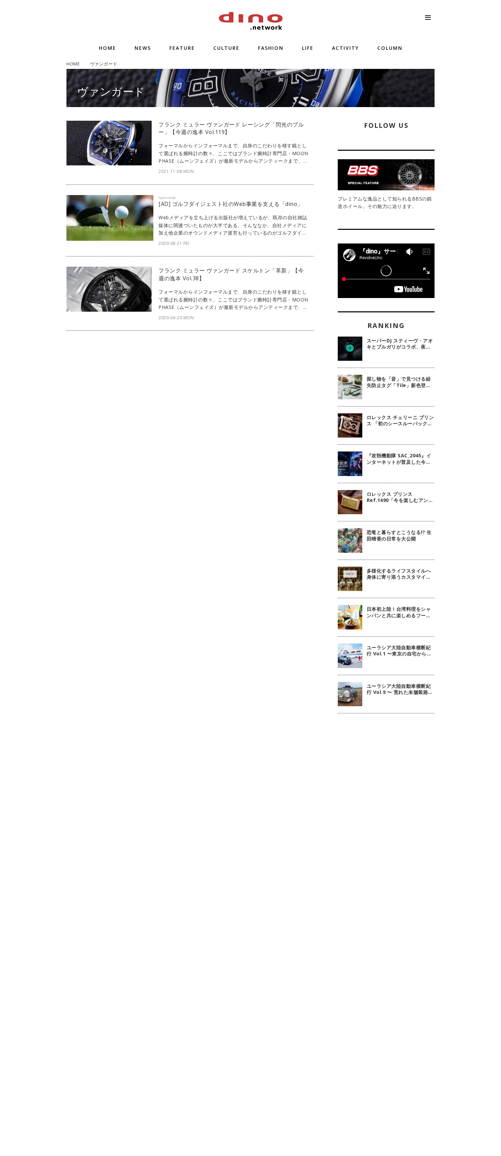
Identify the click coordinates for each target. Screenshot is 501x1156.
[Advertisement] (386, 829)
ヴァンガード (111, 91)
